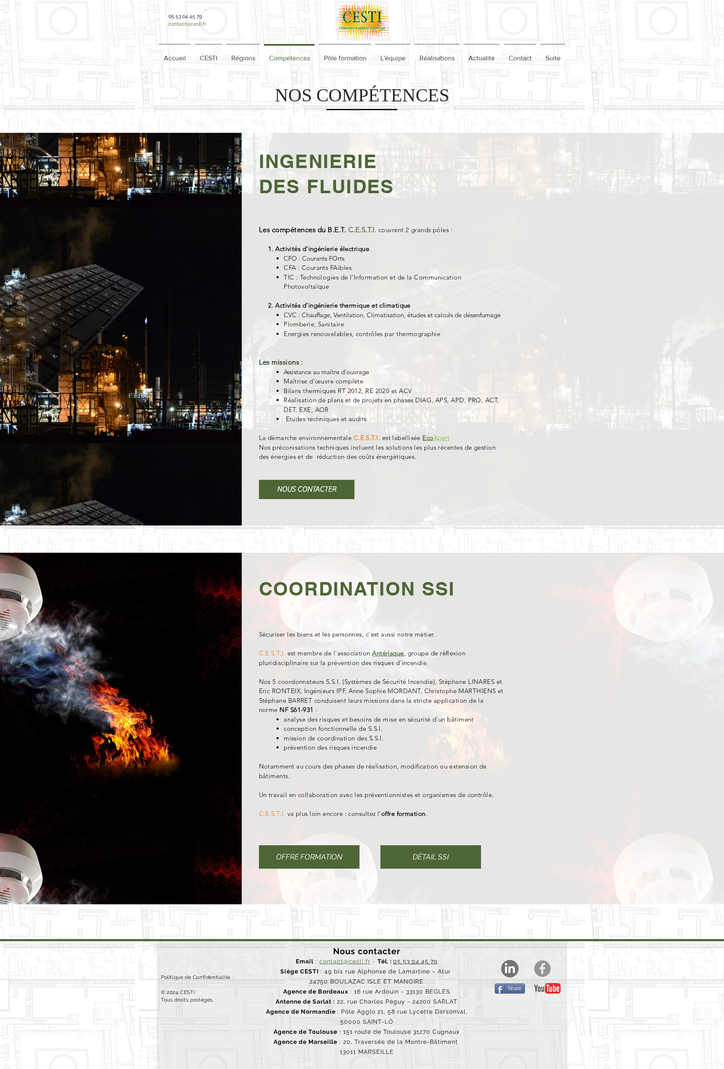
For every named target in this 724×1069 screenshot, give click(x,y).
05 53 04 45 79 (415, 961)
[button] (243, 54)
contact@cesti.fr (187, 24)
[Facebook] (542, 968)
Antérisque (388, 653)
